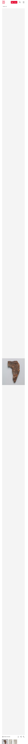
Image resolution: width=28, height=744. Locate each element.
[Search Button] (20, 2)
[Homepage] (3, 2)
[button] (13, 371)
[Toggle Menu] (23, 2)
